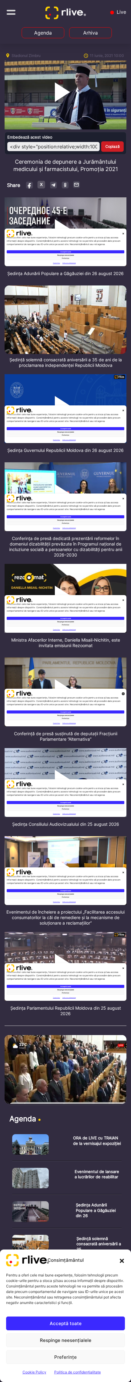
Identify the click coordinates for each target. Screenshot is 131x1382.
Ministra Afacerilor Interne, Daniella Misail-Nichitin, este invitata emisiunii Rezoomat (65, 642)
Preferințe (65, 1357)
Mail (76, 184)
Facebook (30, 184)
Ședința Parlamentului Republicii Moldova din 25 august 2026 (65, 1010)
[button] (122, 1260)
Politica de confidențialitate (77, 1372)
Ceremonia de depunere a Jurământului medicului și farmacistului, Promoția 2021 (65, 165)
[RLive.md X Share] (41, 184)
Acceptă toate (66, 1323)
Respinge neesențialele (65, 1340)
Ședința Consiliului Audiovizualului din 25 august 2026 (65, 824)
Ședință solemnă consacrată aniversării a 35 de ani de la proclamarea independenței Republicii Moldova (65, 362)
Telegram (53, 184)
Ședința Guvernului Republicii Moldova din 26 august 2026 (65, 450)
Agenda (43, 33)
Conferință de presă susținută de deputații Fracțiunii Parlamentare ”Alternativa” (65, 736)
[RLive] (66, 14)
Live (120, 12)
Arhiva (90, 33)
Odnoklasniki (65, 184)
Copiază (112, 146)
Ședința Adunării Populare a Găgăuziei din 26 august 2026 (65, 273)
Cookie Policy (34, 1372)
